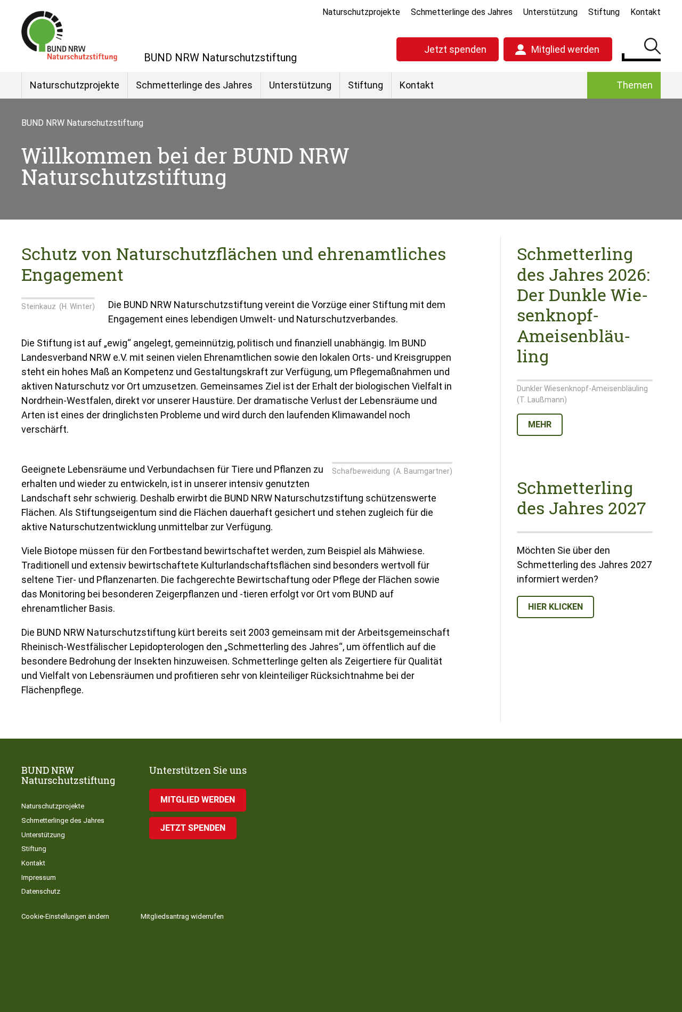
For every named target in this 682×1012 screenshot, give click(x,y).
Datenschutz (40, 891)
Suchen (652, 48)
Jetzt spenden (455, 49)
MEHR (539, 424)
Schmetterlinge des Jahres (462, 12)
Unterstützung (550, 12)
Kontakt (645, 12)
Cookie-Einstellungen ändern (65, 916)
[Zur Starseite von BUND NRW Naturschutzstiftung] (69, 36)
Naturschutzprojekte (361, 12)
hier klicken (555, 607)
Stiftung (604, 12)
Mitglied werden (565, 49)
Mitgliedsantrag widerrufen (182, 916)
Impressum (38, 877)
